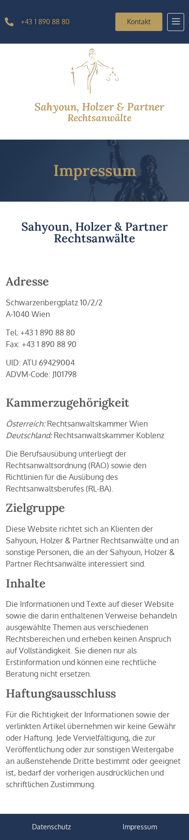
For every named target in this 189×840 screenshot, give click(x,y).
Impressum (140, 827)
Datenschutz (51, 827)
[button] (175, 22)
